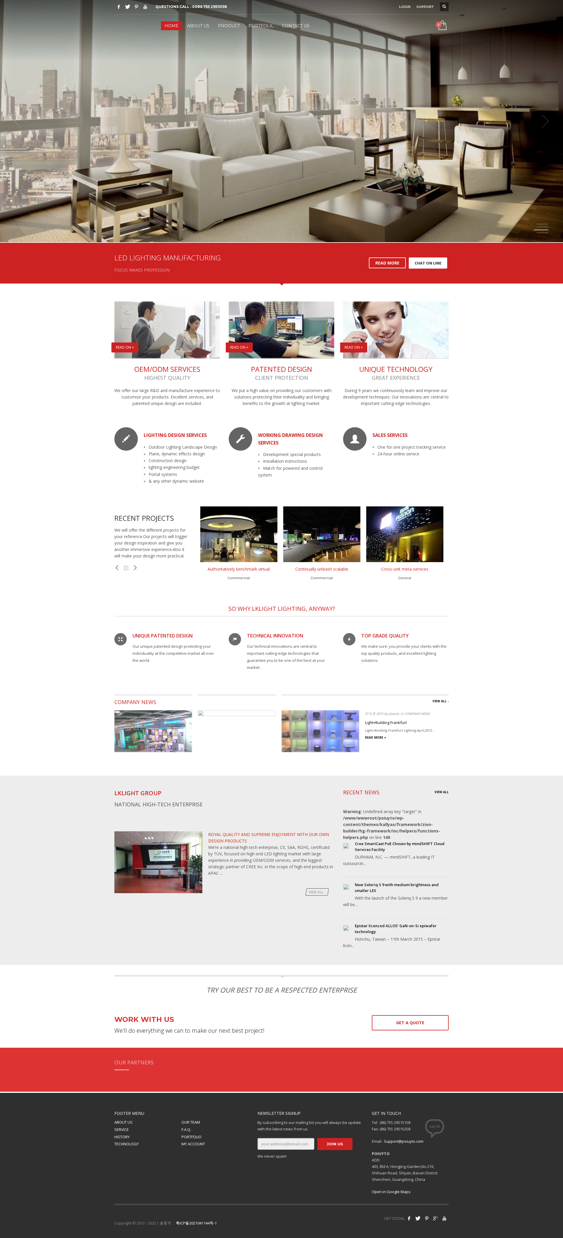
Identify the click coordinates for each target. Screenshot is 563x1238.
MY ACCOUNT (193, 1144)
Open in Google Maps (391, 1191)
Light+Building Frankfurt (386, 722)
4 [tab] (542, 233)
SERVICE (121, 1129)
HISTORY (122, 1136)
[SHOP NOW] (366, 157)
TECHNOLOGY (126, 1144)
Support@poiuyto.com (403, 1141)
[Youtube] (145, 6)
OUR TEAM (191, 1122)
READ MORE (387, 263)
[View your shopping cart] (442, 26)
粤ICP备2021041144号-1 (196, 1223)
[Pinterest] (136, 6)
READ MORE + (375, 737)
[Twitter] (127, 6)
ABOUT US (123, 1122)
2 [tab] (542, 227)
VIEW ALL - (441, 701)
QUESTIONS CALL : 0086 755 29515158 (191, 6)
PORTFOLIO (191, 1136)
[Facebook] (118, 6)
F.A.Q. (186, 1129)
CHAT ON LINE (428, 263)
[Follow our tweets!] (417, 1218)
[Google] (435, 1218)
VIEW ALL (442, 792)
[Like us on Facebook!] (409, 1218)
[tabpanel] (281, 121)
